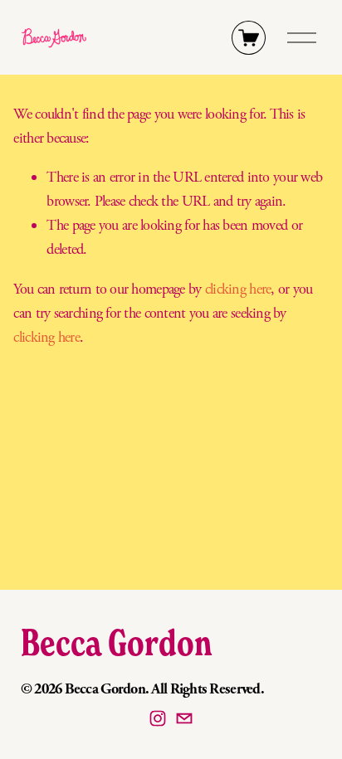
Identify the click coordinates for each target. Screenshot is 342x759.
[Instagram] (157, 718)
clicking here (238, 289)
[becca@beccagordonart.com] (184, 718)
